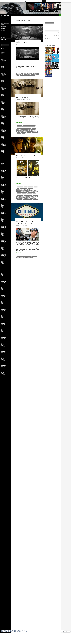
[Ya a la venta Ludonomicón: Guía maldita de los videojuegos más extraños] (48, 73)
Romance (32, 197)
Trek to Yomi (21, 43)
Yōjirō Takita (35, 199)
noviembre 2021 (3, 103)
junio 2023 (2, 81)
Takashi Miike (23, 198)
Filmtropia (3, 30)
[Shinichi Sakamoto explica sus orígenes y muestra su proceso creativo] (55, 65)
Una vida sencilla (33, 198)
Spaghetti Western (35, 132)
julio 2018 (2, 150)
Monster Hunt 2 (19, 196)
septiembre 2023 (3, 297)
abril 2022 (2, 207)
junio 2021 (2, 109)
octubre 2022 (3, 200)
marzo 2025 (3, 276)
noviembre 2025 (3, 51)
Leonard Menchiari (35, 74)
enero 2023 (2, 87)
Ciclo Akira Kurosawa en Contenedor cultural (26, 222)
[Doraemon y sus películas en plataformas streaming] (48, 50)
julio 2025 (2, 53)
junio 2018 (2, 151)
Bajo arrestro (33, 125)
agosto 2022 (3, 93)
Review (17, 41)
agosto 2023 (3, 79)
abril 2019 (2, 139)
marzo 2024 (3, 290)
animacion (24, 125)
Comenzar (43, 1)
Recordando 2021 (23, 97)
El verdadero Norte (34, 191)
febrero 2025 (3, 58)
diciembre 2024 (3, 60)
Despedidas (25, 189)
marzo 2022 (3, 318)
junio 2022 (2, 95)
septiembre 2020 (3, 229)
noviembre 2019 (3, 131)
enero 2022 (2, 101)
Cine (17, 154)
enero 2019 (2, 143)
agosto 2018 (3, 149)
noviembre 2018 (3, 145)
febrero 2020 (3, 128)
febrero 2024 (3, 72)
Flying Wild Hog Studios (20, 74)
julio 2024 (2, 66)
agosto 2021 (3, 107)
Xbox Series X (25, 41)
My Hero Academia (26, 130)
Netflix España (33, 130)
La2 (35, 129)
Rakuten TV (29, 132)
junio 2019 (2, 137)
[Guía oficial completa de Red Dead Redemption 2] (55, 50)
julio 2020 (2, 122)
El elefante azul (28, 190)
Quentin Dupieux (23, 132)
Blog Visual (3, 28)
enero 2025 (2, 59)
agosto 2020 (3, 121)
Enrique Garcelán (19, 248)
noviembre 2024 (3, 61)
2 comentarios (25, 225)
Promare (18, 132)
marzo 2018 (3, 264)
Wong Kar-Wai (25, 199)
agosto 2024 (3, 65)
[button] (21, 168)
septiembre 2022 (3, 311)
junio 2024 (2, 67)
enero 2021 (2, 115)
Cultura (19, 154)
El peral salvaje (34, 190)
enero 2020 (2, 129)
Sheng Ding (18, 198)
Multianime (3, 37)
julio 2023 (2, 80)
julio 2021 (2, 108)
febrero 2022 (3, 100)
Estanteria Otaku (3, 39)
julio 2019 (2, 136)
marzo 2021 (3, 222)
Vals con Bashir (19, 199)
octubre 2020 (3, 118)
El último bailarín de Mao (21, 190)
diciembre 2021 (3, 102)
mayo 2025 (2, 54)
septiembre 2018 (3, 257)
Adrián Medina (19, 73)
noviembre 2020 (3, 117)
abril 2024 (2, 179)
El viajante (18, 192)
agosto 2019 (3, 135)
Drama (29, 189)
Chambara (30, 73)
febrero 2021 (3, 114)
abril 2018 (2, 153)
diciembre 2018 (3, 144)
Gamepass (27, 74)
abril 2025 (2, 165)
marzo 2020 (3, 236)
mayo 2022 (2, 96)
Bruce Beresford (19, 189)
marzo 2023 (3, 304)
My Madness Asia (3, 26)
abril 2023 (2, 193)
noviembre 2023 (3, 75)
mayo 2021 (2, 110)
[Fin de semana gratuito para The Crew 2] (48, 65)
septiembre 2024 (3, 283)
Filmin (18, 129)
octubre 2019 (3, 132)
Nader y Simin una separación (27, 196)
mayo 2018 (2, 152)
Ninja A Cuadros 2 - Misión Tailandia (22, 131)
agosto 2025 (3, 52)
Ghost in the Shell (24, 192)
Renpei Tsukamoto (27, 197)
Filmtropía (21, 129)
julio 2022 (2, 94)
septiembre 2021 (3, 215)
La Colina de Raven (5, 15)
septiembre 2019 (3, 243)
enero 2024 (2, 73)
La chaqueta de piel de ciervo (29, 129)
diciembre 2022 (3, 88)
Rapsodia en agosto (20, 197)
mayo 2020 (2, 124)
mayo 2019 (2, 138)
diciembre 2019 (3, 130)
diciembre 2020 (3, 116)
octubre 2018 (3, 146)
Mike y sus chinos (3, 35)
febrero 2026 (3, 269)
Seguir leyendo (19, 69)
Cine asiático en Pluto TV (26, 156)
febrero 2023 (3, 86)
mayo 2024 (2, 68)
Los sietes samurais (20, 130)
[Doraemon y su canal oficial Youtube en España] (55, 58)
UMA (31, 257)
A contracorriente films (21, 256)
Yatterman (30, 199)
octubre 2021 (3, 104)
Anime (28, 125)
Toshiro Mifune (27, 257)
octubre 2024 (3, 172)
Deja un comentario (26, 44)
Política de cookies (25, 631)
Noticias (22, 154)
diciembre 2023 (3, 74)
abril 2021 (2, 111)
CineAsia (30, 248)
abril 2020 (2, 125)
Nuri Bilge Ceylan (35, 196)
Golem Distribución (31, 192)
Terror (28, 198)
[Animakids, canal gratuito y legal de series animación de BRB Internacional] (48, 58)
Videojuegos (21, 41)
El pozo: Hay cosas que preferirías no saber (23, 191)
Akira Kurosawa (25, 73)
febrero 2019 (3, 142)
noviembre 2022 (3, 89)
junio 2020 (2, 123)
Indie (30, 74)
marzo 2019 (3, 250)
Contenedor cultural (20, 257)
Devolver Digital (35, 73)
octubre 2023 (3, 186)
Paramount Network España (33, 131)
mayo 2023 (2, 82)
